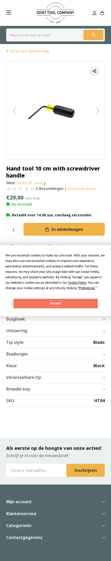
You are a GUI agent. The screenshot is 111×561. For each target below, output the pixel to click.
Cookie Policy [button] (77, 283)
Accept (55, 303)
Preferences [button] (87, 288)
